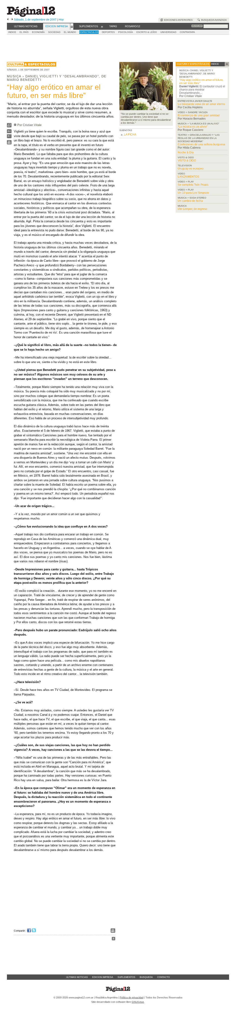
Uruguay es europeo (191, 168)
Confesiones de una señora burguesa (201, 144)
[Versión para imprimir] (9, 143)
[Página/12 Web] (31, 16)
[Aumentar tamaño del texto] (9, 132)
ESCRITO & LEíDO (146, 32)
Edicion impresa (102, 977)
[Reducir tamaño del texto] (9, 137)
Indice (12, 32)
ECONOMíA (38, 32)
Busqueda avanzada (213, 20)
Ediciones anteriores (178, 20)
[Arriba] (113, 939)
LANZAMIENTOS (188, 176)
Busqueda (146, 977)
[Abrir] (71, 26)
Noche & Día (186, 152)
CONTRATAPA (187, 32)
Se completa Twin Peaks (193, 184)
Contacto (163, 977)
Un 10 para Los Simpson (193, 192)
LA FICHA (130, 134)
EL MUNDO (70, 32)
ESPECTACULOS (89, 32)
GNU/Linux (138, 1001)
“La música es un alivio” (192, 126)
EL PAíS (24, 32)
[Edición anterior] (8, 19)
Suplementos (126, 977)
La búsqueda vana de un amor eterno (201, 104)
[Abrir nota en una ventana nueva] (9, 126)
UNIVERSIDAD (168, 32)
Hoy (61, 19)
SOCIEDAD (54, 32)
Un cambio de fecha (190, 200)
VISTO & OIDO (187, 160)
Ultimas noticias (77, 977)
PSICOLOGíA (125, 32)
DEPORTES (108, 32)
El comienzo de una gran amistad (199, 115)
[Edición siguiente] (12, 19)
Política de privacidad (131, 997)
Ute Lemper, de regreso (192, 209)
